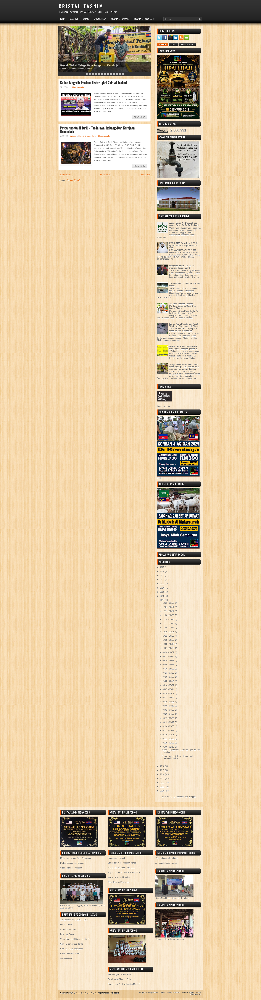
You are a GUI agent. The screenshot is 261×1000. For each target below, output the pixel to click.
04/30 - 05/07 (169, 693)
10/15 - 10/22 (169, 640)
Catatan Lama (145, 174)
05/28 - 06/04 (169, 681)
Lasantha (176, 993)
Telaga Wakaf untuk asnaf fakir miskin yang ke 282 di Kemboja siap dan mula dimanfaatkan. (184, 366)
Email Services (195, 994)
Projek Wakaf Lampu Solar (119, 979)
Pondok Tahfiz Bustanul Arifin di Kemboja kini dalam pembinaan (101, 65)
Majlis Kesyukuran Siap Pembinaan (75, 858)
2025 (162, 567)
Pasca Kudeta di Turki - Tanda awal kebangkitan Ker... (177, 757)
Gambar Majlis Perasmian (71, 949)
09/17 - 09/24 (169, 656)
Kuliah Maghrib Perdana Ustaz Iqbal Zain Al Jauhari (93, 82)
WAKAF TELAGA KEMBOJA (120, 19)
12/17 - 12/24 (169, 611)
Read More (139, 117)
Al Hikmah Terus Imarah (166, 863)
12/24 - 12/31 (169, 607)
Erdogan (73, 136)
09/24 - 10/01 (169, 652)
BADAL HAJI (74, 19)
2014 (162, 774)
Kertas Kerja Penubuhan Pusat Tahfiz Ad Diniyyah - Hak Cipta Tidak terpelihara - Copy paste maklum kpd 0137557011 (183, 327)
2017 (162, 600)
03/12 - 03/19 (169, 722)
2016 (162, 766)
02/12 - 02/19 (169, 730)
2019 (162, 592)
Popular (162, 44)
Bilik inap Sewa (67, 934)
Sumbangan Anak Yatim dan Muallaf (124, 984)
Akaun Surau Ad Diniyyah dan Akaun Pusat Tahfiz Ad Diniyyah (184, 224)
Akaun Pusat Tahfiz (68, 929)
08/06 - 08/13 (169, 664)
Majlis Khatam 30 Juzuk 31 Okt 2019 (124, 872)
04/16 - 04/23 (169, 702)
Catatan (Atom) (73, 180)
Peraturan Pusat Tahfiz (70, 953)
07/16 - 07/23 (169, 677)
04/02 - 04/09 (169, 710)
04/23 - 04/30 (169, 697)
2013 (162, 778)
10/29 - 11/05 (169, 632)
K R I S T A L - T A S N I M (81, 6)
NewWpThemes (152, 993)
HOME (62, 19)
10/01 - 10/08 (169, 648)
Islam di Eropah (84, 136)
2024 (162, 571)
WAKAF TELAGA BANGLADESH (144, 19)
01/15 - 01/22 (169, 743)
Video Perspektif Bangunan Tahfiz (75, 939)
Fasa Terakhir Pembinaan (119, 882)
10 (114, 74)
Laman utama (105, 174)
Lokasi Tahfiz (66, 924)
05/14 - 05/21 (169, 685)
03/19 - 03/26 (169, 718)
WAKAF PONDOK (100, 19)
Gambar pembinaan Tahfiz (71, 944)
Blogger (192, 797)
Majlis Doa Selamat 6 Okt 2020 (121, 868)
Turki (94, 136)
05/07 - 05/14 (169, 689)
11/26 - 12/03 (169, 615)
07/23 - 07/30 (169, 673)
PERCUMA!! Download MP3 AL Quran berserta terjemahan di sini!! (183, 245)
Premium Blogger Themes (191, 993)
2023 (162, 575)
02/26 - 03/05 (169, 726)
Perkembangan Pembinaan (72, 863)
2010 (162, 791)
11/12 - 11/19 (169, 623)
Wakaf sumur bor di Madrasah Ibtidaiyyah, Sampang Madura (183, 347)
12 (120, 74)
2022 (162, 579)
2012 (162, 783)
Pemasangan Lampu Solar (119, 974)
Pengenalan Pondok (116, 858)
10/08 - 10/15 (169, 644)
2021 (162, 584)
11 (117, 74)
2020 (162, 588)
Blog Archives (187, 44)
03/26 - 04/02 (169, 714)
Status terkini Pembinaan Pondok (122, 863)
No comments (78, 87)
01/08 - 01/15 (169, 747)
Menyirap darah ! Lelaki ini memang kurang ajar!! (181, 267)
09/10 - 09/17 (169, 660)
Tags (173, 44)
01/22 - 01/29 (169, 739)
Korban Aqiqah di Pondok (119, 877)
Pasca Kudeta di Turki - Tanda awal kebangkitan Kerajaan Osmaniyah (97, 129)
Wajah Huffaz (66, 958)
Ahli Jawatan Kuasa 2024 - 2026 (74, 920)
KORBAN (86, 19)
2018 (162, 596)
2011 (162, 787)
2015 (162, 770)
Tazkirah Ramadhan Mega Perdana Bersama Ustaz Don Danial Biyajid (182, 306)
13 (123, 74)
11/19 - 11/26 (169, 619)
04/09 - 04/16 (169, 706)
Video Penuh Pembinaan (71, 868)
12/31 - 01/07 (169, 603)
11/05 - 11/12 (169, 627)
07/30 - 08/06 (169, 669)
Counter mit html (164, 406)
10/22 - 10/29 (169, 636)
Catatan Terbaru (65, 174)
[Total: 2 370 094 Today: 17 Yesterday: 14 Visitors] (164, 404)
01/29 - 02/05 (169, 735)
